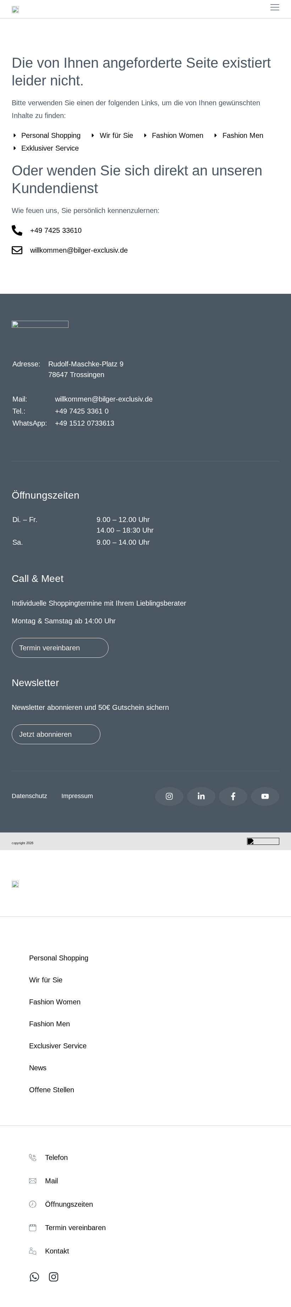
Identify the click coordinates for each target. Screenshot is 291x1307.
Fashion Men (49, 1024)
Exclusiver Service (58, 1046)
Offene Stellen (51, 1090)
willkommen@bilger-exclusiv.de (104, 399)
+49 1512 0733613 (84, 423)
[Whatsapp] (34, 1277)
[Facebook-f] (233, 796)
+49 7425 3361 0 (82, 411)
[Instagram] (169, 796)
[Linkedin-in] (201, 796)
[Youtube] (265, 796)
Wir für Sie (45, 980)
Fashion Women (55, 1002)
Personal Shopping (58, 958)
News (37, 1068)
